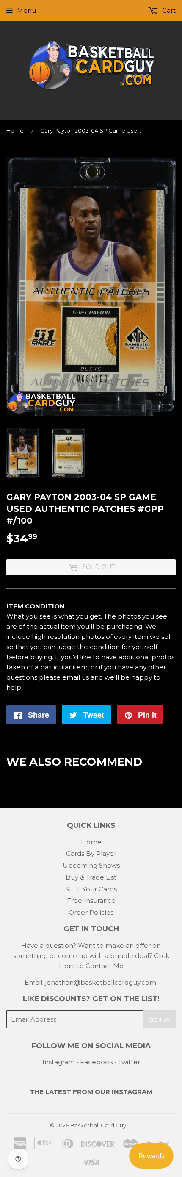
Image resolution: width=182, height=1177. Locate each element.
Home (15, 130)
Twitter (129, 1062)
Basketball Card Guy (98, 1125)
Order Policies (91, 912)
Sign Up (159, 1019)
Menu (26, 10)
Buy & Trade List (91, 877)
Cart (168, 10)
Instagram (58, 1062)
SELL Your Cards (91, 889)
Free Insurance (91, 901)
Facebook (96, 1062)
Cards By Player (91, 853)
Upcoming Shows (91, 865)
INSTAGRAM (132, 1092)
